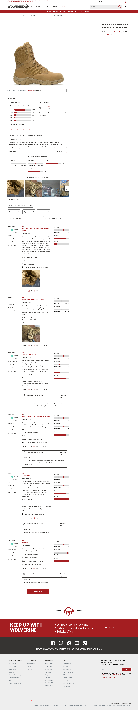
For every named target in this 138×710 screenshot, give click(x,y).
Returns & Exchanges (15, 675)
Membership (31, 664)
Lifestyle (46, 7)
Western (66, 675)
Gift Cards (66, 686)
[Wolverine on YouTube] (77, 643)
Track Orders (13, 666)
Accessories (67, 669)
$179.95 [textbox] (104, 31)
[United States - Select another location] (31, 700)
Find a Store (49, 685)
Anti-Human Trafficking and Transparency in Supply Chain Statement (112, 705)
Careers (47, 678)
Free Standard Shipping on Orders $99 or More (20, 1)
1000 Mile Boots (68, 672)
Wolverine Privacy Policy (109, 677)
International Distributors (49, 681)
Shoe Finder (49, 664)
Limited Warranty (14, 678)
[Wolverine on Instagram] (61, 643)
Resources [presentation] (49, 660)
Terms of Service (117, 675)
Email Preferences (15, 683)
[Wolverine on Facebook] (53, 643)
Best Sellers (67, 680)
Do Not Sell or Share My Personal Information (73, 705)
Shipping (11, 672)
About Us (48, 672)
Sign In (29, 666)
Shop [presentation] (65, 660)
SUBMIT (126, 669)
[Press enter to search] (119, 7)
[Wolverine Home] (18, 6)
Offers (62, 7)
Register (29, 669)
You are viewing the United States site (18, 701)
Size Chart (48, 666)
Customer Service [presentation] (15, 660)
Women (38, 7)
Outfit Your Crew (68, 683)
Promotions (48, 669)
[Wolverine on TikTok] (85, 643)
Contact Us (12, 669)
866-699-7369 (13, 664)
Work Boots (67, 664)
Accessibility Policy (45, 705)
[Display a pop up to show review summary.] (128, 32)
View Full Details (107, 35)
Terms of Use (90, 705)
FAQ (10, 680)
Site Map (36, 705)
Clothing (65, 666)
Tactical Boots (67, 678)
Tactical (55, 7)
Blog (46, 675)
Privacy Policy (105, 675)
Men (32, 7)
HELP (101, 2)
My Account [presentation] (31, 660)
